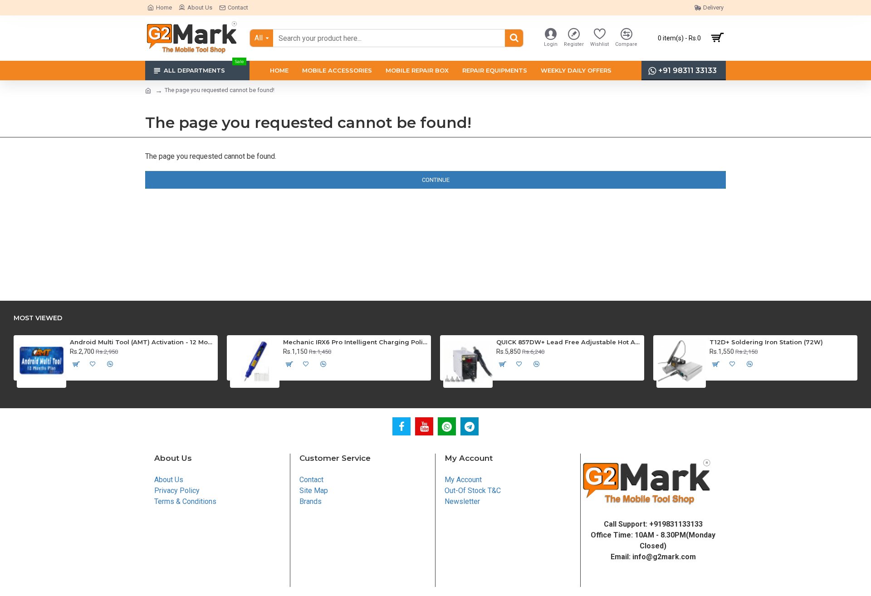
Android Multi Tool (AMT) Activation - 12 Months (142, 342)
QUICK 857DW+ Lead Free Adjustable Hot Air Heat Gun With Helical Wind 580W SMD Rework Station (568, 342)
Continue (436, 179)
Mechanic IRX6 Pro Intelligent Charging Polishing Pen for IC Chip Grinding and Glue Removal (355, 342)
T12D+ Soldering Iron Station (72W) (766, 342)
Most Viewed (38, 318)
